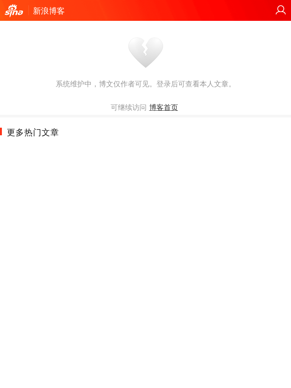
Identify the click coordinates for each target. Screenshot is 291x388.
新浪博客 (49, 10)
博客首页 (163, 107)
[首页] (14, 11)
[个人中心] (280, 10)
